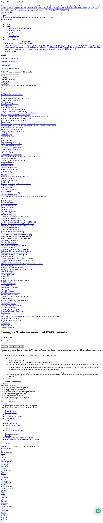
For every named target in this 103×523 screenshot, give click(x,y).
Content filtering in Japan (9, 189)
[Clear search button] (1, 91)
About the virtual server (8, 242)
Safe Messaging (6, 191)
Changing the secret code (9, 167)
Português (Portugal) (60, 8)
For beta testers (5, 324)
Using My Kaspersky (7, 289)
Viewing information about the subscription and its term (18, 113)
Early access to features (8, 307)
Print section (13, 346)
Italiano (99, 6)
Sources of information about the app (12, 311)
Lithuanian (10, 8)
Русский (18, 10)
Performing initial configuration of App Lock (15, 176)
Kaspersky (4, 446)
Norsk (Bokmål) (32, 8)
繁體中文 (66, 10)
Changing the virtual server (9, 244)
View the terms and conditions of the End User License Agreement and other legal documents (30, 316)
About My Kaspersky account (10, 293)
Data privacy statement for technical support (19, 437)
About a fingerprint (7, 173)
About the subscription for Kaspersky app (14, 111)
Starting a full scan (7, 140)
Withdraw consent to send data (10, 318)
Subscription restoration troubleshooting (13, 120)
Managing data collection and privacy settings (15, 280)
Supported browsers (7, 185)
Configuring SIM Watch (8, 158)
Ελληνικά (4, 10)
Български (10, 10)
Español (76, 6)
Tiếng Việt (91, 8)
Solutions (8, 24)
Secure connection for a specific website (13, 233)
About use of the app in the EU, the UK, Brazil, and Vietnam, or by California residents (28, 124)
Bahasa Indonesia (6, 6)
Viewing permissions (7, 207)
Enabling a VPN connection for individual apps (16, 251)
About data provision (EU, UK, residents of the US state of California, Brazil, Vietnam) (28, 126)
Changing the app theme (8, 304)
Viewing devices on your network (11, 262)
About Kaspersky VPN (8, 215)
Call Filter (4, 198)
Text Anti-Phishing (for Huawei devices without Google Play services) (23, 196)
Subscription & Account (8, 107)
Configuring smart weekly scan (11, 147)
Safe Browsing (5, 182)
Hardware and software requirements (12, 131)
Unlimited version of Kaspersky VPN (13, 220)
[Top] (1, 521)
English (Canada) (39, 6)
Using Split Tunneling (8, 247)
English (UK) (60, 6)
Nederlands (22, 8)
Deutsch (24, 6)
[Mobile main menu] (1, 21)
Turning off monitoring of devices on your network (17, 260)
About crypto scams (7, 187)
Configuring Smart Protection (10, 227)
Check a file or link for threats (14, 430)
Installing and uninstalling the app (11, 129)
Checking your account (8, 211)
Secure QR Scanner (7, 285)
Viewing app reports (7, 275)
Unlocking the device (7, 162)
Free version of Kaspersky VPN (11, 218)
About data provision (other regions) (12, 127)
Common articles (10, 85)
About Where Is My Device (10, 104)
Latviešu (3, 8)
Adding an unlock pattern (9, 171)
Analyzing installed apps (8, 205)
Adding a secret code (7, 165)
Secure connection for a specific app (12, 231)
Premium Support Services (9, 287)
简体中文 (59, 10)
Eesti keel (30, 6)
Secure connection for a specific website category (16, 235)
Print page (5, 346)
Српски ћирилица (27, 10)
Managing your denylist (8, 200)
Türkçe (97, 8)
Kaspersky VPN (6, 213)
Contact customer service (28, 85)
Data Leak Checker (7, 209)
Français (94, 6)
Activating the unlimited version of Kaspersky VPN (17, 224)
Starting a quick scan (7, 142)
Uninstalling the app (7, 136)
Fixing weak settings (7, 273)
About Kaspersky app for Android (12, 95)
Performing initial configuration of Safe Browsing (16, 184)
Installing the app (6, 133)
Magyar (16, 8)
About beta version (7, 325)
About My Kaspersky (8, 291)
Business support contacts (13, 425)
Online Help (5, 81)
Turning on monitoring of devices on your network (17, 258)
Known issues (5, 313)
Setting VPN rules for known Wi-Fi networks (15, 238)
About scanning (6, 102)
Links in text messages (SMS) (10, 193)
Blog (41, 17)
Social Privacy (5, 276)
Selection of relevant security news (12, 305)
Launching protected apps (9, 180)
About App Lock (6, 106)
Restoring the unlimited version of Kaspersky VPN (17, 225)
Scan (2, 138)
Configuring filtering (7, 202)
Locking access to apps (8, 178)
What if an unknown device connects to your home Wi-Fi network (22, 264)
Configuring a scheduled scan (10, 146)
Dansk (19, 6)
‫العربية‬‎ (36, 10)
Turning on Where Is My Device (11, 155)
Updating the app (6, 135)
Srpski (75, 8)
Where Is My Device (7, 153)
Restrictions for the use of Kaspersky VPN (14, 255)
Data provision (5, 122)
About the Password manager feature (12, 267)
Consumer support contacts (13, 416)
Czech (14, 6)
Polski (40, 8)
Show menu (5, 83)
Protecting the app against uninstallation (13, 160)
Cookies (7, 443)
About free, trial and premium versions (13, 109)
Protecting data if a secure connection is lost (14, 253)
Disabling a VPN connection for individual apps (16, 249)
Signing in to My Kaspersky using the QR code (16, 118)
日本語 (53, 10)
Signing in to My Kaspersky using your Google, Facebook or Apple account (25, 116)
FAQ (2, 96)
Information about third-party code (12, 320)
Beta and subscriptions (8, 327)
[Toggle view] (1, 87)
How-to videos (9, 418)
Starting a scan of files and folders (11, 144)
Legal (2, 315)
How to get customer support (10, 309)
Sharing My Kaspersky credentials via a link (15, 300)
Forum (37, 17)
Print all (21, 346)
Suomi (79, 8)
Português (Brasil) (47, 8)
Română (70, 8)
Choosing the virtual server (9, 240)
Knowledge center (29, 17)
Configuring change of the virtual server (13, 245)
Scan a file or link (10, 37)
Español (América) (85, 6)
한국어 (48, 10)
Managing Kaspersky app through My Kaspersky (16, 296)
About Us (8, 436)
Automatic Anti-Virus (7, 151)
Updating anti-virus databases (10, 100)
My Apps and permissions (9, 204)
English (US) (69, 6)
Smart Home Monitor (7, 256)
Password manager (7, 265)
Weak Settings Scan (7, 271)
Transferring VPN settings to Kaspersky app (15, 216)
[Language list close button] (1, 450)
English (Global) (50, 6)
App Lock (4, 175)
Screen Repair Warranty (8, 284)
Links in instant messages (9, 195)
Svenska (84, 8)
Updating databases (7, 298)
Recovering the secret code (9, 169)
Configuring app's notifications (10, 302)
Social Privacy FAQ (7, 282)
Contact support (48, 17)
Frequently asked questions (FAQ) (12, 17)
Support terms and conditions (14, 439)
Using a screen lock (7, 164)
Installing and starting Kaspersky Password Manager (17, 269)
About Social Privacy (7, 278)
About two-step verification (9, 295)
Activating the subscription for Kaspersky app (15, 98)
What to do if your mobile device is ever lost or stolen (18, 156)
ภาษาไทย (42, 10)
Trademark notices (6, 322)
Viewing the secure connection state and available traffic (18, 222)
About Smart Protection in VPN (11, 229)
